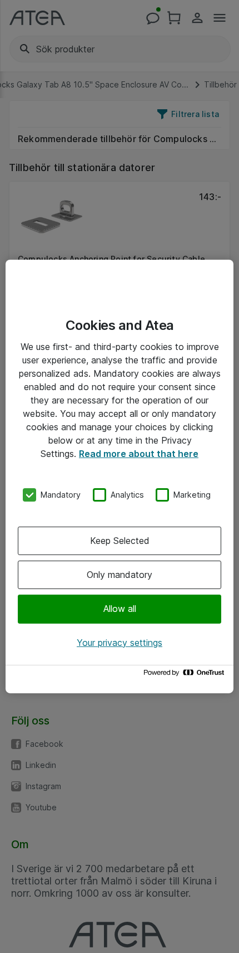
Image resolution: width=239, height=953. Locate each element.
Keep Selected (120, 540)
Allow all (119, 608)
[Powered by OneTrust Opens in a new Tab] (185, 675)
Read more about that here (138, 453)
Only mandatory (119, 574)
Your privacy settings (119, 642)
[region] (119, 476)
